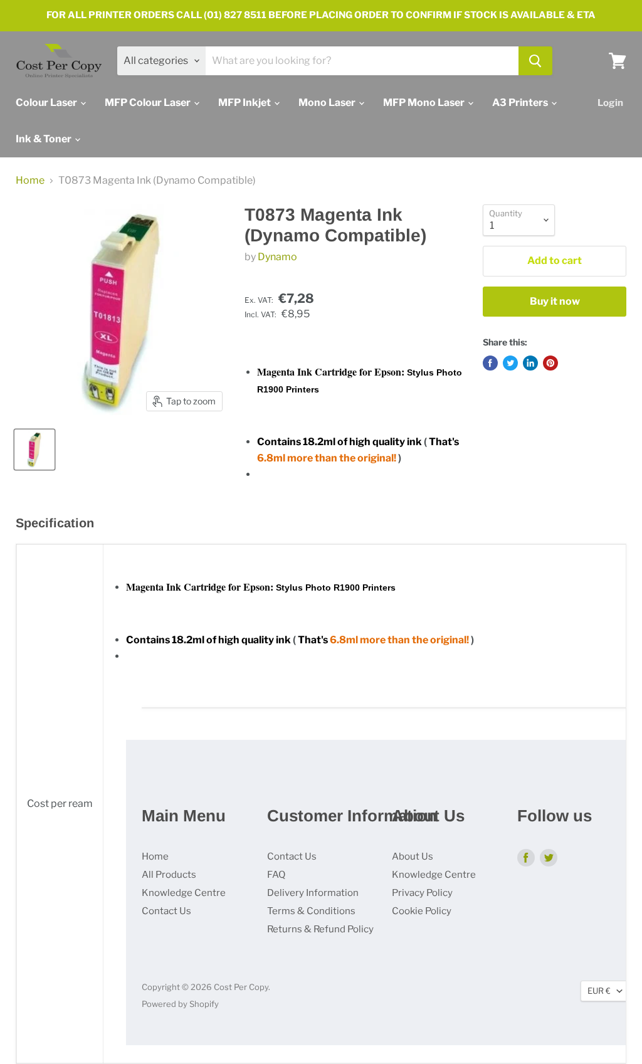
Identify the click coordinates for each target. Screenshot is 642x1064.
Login (610, 102)
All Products (169, 874)
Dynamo (277, 257)
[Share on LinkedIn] (530, 363)
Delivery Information (313, 892)
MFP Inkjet (245, 102)
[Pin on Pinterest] (550, 363)
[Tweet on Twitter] (510, 363)
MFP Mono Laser (424, 102)
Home (30, 180)
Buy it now (555, 301)
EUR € (599, 991)
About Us (412, 856)
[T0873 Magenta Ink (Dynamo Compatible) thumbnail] (34, 449)
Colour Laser (47, 102)
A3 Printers (521, 102)
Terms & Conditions (311, 911)
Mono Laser (327, 102)
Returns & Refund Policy (320, 929)
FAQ (276, 874)
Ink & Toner (44, 139)
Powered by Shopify (180, 1004)
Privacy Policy (422, 892)
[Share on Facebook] (490, 363)
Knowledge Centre (184, 892)
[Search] (535, 60)
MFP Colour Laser (148, 102)
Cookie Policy (421, 911)
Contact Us (166, 911)
